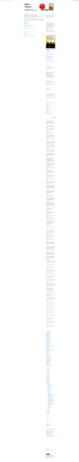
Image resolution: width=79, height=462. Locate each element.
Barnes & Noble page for (50, 61)
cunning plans (48, 362)
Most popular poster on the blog (50, 102)
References (47, 112)
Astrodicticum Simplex (51, 232)
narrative (47, 361)
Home (34, 34)
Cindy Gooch (51, 266)
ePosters (47, 423)
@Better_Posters (48, 75)
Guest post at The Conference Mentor (30, 15)
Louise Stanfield (52, 274)
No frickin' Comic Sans (49, 110)
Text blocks (47, 109)
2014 (47, 383)
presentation (47, 338)
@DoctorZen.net (51, 73)
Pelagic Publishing (51, 49)
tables (47, 363)
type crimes (47, 353)
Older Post (43, 34)
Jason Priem (47, 200)
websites (27, 28)
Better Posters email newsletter (49, 81)
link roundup (47, 332)
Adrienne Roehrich (52, 215)
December (49, 384)
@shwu (54, 143)
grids (46, 352)
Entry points (47, 107)
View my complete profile (50, 450)
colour (47, 351)
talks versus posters (48, 365)
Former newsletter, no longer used (50, 84)
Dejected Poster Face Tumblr (50, 431)
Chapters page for (49, 60)
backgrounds (48, 360)
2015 (47, 382)
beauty (47, 344)
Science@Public (48, 130)
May (48, 392)
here (29, 21)
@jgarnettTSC (51, 309)
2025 (47, 370)
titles (46, 355)
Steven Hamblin (49, 277)
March (49, 405)
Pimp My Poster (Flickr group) (50, 436)
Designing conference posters (50, 432)
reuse (47, 346)
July (48, 390)
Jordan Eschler (52, 254)
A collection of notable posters (49, 15)
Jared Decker (50, 319)
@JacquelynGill (48, 224)
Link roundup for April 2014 (51, 394)
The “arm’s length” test (49, 113)
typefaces (47, 335)
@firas (47, 227)
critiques (47, 331)
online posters (48, 359)
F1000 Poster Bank (48, 424)
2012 (47, 410)
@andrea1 (47, 193)
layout (47, 337)
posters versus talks (48, 357)
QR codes (47, 349)
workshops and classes (49, 350)
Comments (48, 419)
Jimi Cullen (50, 295)
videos (47, 354)
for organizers (48, 339)
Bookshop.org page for (50, 56)
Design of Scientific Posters (49, 435)
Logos (47, 105)
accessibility (47, 356)
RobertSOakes (52, 161)
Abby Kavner (52, 305)
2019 (47, 377)
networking (47, 347)
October (49, 386)
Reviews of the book (48, 51)
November (49, 385)
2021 (47, 375)
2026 (47, 369)
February (49, 406)
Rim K (53, 148)
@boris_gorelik (47, 213)
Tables (47, 111)
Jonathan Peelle (51, 268)
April (48, 393)
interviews (47, 358)
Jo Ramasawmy (48, 326)
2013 (47, 409)
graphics (47, 334)
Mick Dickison (52, 264)
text (46, 340)
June (48, 391)
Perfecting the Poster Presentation (28, 25)
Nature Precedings (48, 425)
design (47, 333)
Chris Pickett (50, 237)
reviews (47, 342)
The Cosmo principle (49, 106)
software (47, 343)
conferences (47, 336)
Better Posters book (48, 345)
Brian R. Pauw (47, 262)
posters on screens (48, 348)
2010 (47, 412)
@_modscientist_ (48, 206)
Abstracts (47, 104)
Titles (47, 103)
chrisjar (54, 234)
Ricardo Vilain (51, 183)
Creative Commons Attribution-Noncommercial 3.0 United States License (50, 457)
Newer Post (25, 34)
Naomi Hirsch (51, 307)
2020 (47, 376)
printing (47, 364)
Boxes (47, 108)
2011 (47, 411)
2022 (47, 374)
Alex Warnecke (50, 133)
